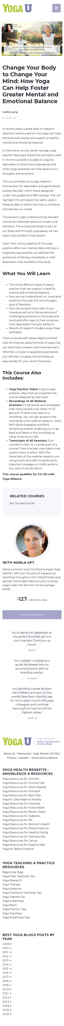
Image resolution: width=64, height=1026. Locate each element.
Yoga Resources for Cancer (20, 840)
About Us (9, 753)
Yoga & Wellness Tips (16, 917)
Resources (24, 753)
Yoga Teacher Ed (13, 896)
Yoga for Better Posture (18, 848)
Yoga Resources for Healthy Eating (25, 832)
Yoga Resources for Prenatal (21, 791)
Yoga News (9, 905)
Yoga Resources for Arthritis (20, 778)
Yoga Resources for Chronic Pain (23, 783)
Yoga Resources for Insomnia (21, 803)
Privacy (11, 757)
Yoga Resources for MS (17, 820)
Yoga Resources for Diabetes (21, 816)
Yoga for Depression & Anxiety (21, 799)
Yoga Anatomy (11, 888)
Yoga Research (12, 880)
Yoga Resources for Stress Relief (23, 807)
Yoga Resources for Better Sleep (23, 811)
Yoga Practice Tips (14, 909)
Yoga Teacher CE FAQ (46, 753)
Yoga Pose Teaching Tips (18, 876)
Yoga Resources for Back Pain (21, 795)
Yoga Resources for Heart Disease (24, 787)
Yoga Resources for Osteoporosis (23, 836)
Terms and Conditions (44, 757)
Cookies (23, 757)
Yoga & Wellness (13, 901)
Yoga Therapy (11, 884)
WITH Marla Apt (18, 563)
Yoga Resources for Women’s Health (26, 824)
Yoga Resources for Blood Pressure (25, 828)
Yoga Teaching (12, 913)
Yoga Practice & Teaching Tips (21, 892)
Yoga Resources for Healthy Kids (23, 844)
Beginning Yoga (12, 872)
